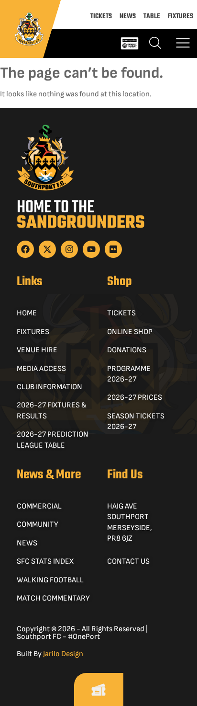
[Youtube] (91, 249)
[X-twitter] (47, 249)
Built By (50, 654)
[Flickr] (113, 249)
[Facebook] (25, 249)
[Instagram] (69, 249)
